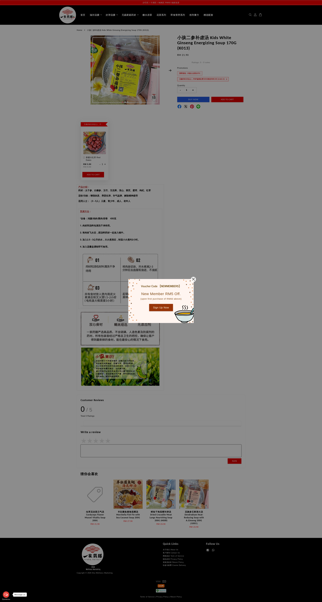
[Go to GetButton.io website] (6, 599)
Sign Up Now (161, 307)
